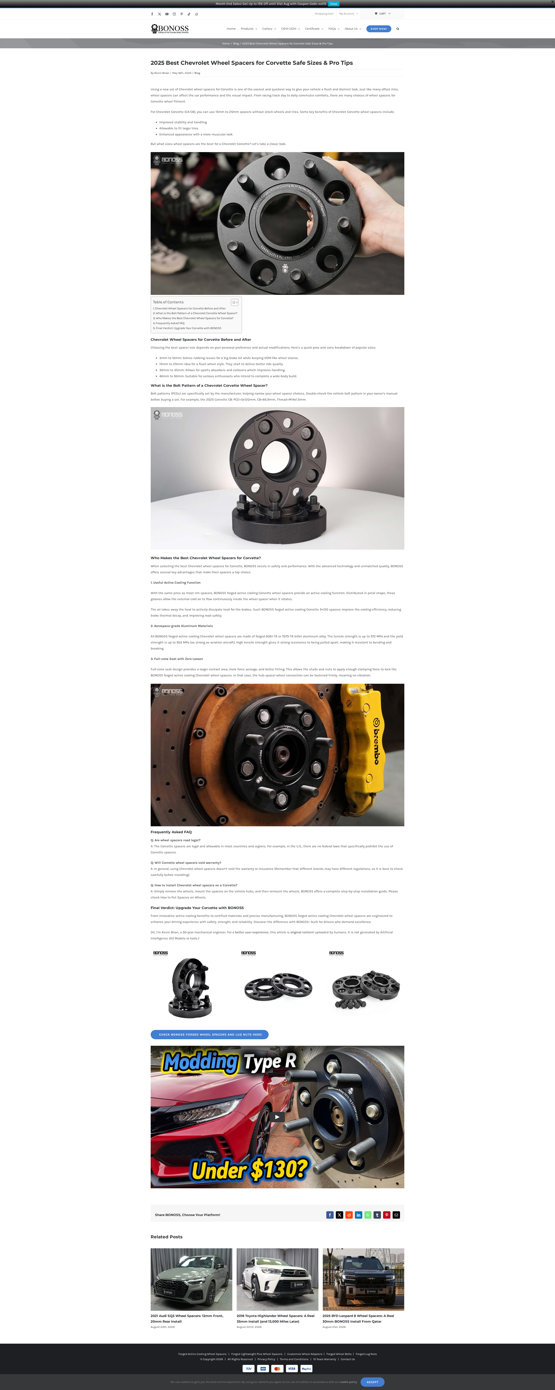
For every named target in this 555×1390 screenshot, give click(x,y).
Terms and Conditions (294, 1359)
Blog (197, 73)
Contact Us (348, 1359)
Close (333, 3)
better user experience (252, 932)
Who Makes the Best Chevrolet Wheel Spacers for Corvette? (194, 318)
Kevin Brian (161, 73)
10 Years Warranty (324, 1359)
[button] (398, 28)
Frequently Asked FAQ (170, 323)
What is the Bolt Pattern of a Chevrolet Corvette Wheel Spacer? (196, 313)
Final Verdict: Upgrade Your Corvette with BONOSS (188, 328)
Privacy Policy (266, 1359)
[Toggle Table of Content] (232, 302)
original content (302, 932)
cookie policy (348, 1382)
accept (372, 1382)
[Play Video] (277, 1117)
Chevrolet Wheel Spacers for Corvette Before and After (190, 308)
